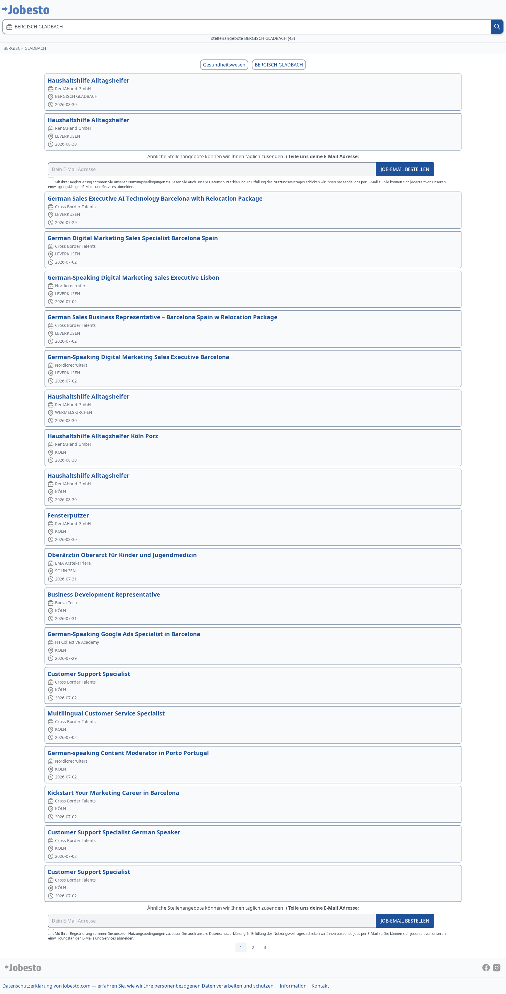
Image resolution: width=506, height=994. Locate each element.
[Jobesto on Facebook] (486, 967)
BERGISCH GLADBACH (279, 65)
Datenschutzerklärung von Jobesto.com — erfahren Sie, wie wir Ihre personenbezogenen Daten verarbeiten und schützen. (138, 986)
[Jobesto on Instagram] (496, 967)
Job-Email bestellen (405, 169)
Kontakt (320, 986)
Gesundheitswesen (224, 65)
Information (293, 986)
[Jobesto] (25, 9)
